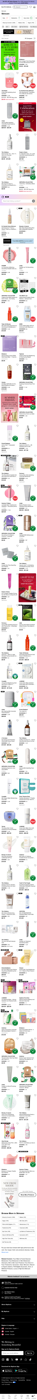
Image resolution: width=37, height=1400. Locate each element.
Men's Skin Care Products (16, 1263)
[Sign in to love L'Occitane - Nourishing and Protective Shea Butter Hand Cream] (17, 720)
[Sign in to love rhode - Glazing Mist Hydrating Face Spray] (35, 748)
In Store (15, 26)
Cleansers (5, 1263)
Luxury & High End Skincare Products (16, 1269)
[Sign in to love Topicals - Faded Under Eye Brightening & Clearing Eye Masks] (35, 336)
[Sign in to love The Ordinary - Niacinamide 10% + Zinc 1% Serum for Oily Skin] (17, 134)
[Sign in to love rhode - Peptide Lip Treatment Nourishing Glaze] (35, 922)
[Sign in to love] (35, 73)
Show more (5, 1252)
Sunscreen (16, 1265)
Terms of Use (13, 1380)
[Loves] (30, 7)
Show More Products (27, 1195)
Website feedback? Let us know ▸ (18, 1276)
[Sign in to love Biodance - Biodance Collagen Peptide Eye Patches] (17, 1152)
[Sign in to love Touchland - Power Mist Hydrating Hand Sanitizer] (17, 73)
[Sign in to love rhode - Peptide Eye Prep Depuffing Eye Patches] (17, 546)
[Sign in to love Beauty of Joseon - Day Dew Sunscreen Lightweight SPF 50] (17, 837)
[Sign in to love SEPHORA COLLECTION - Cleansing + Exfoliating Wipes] (35, 164)
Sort (7, 26)
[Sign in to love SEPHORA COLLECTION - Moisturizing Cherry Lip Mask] (35, 394)
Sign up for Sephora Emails (10, 1349)
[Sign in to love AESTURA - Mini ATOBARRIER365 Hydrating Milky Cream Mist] (35, 893)
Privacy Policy (5, 1380)
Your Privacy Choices (7, 1382)
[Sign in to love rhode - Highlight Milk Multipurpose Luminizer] (35, 515)
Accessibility (21, 1380)
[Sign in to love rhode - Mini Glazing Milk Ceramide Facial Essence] (17, 692)
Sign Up (29, 1353)
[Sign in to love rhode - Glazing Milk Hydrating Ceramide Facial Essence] (17, 103)
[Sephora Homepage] (6, 7)
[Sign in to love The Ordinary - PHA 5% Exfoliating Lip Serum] (35, 1123)
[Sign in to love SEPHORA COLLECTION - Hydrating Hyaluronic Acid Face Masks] (17, 748)
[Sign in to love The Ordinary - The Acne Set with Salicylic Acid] (17, 922)
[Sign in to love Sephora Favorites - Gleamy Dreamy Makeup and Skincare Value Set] (35, 980)
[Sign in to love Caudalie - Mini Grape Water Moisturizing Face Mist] (17, 779)
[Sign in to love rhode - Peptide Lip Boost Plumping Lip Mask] (17, 1067)
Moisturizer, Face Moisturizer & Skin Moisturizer (16, 1261)
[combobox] (20, 7)
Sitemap (28, 1380)
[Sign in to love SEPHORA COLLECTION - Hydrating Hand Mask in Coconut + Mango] (35, 1067)
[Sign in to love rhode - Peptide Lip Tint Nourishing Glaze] (35, 248)
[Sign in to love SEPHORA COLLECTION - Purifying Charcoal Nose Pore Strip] (35, 364)
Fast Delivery (24, 26)
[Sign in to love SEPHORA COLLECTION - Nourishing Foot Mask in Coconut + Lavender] (17, 515)
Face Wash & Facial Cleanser (22, 1259)
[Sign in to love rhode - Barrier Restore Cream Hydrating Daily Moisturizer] (35, 485)
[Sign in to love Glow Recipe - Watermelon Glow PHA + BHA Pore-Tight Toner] (17, 1123)
